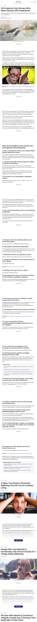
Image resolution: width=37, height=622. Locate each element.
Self (5, 5)
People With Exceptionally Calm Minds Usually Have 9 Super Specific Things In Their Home (17, 471)
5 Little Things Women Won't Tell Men (15, 266)
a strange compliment (11, 419)
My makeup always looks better (10, 302)
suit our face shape (11, 167)
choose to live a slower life (26, 590)
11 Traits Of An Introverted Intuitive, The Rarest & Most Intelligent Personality (18, 374)
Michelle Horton (4, 17)
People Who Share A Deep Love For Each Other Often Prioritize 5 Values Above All (18, 465)
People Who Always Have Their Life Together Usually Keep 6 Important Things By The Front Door (17, 468)
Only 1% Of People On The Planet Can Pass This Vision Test (20, 86)
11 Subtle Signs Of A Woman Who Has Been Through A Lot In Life (18, 371)
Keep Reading (18, 540)
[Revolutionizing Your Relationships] (18, 2)
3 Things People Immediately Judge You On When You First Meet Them (18, 367)
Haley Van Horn (4, 490)
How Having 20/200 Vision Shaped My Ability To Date (19, 453)
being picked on (27, 92)
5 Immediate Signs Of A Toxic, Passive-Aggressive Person (17, 369)
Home (2, 5)
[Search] (32, 2)
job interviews (11, 384)
